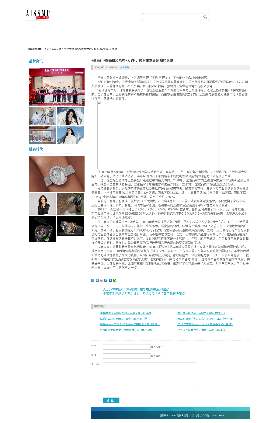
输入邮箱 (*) (157, 356)
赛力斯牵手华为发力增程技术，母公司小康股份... (129, 329)
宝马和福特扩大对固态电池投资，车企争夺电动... (206, 318)
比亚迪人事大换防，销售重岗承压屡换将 (201, 329)
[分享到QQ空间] (97, 280)
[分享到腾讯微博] (106, 280)
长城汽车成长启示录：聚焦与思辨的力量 (123, 318)
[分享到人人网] (110, 280)
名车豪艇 (56, 49)
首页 (46, 49)
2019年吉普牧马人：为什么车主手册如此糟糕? (205, 324)
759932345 (218, 415)
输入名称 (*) (157, 347)
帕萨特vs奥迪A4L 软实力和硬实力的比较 (201, 313)
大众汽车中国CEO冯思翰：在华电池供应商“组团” (136, 289)
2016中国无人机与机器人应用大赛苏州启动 (125, 313)
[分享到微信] (114, 280)
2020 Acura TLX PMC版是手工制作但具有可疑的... (130, 324)
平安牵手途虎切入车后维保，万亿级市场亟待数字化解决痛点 (144, 293)
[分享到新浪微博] (101, 280)
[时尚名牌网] (38, 19)
